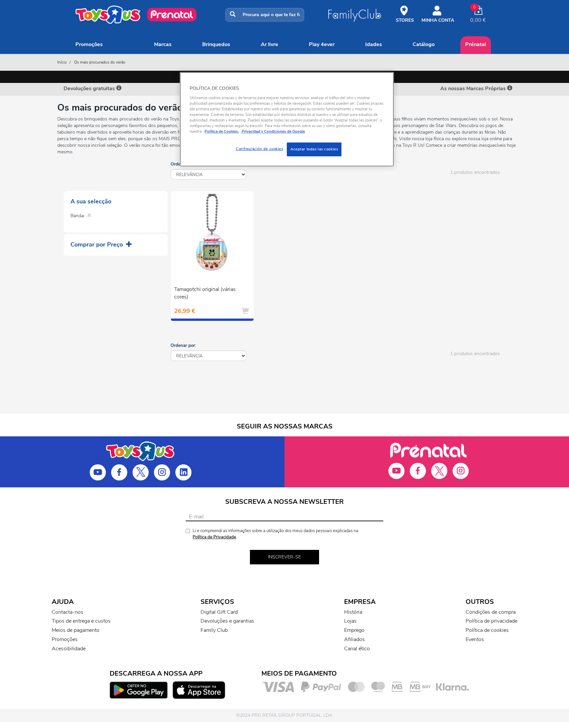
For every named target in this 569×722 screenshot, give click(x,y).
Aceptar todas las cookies (314, 149)
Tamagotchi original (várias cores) (205, 293)
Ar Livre (269, 44)
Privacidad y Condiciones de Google (273, 131)
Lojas (350, 621)
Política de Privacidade (214, 537)
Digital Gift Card (219, 612)
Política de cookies (487, 630)
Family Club (214, 630)
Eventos (475, 639)
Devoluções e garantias (227, 621)
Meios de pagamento (75, 630)
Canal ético (357, 648)
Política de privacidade (491, 621)
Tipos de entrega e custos (81, 621)
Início (62, 62)
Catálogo (424, 44)
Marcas (163, 44)
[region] (287, 119)
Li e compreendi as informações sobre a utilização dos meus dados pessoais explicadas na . (275, 534)
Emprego (354, 630)
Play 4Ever (322, 44)
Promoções (89, 44)
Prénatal (475, 44)
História (353, 612)
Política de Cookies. (221, 131)
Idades (373, 44)
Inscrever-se (284, 557)
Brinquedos (216, 44)
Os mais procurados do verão (99, 62)
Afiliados (354, 639)
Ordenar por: (183, 345)
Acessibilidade (69, 648)
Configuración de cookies (259, 148)
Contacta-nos (67, 612)
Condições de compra (491, 612)
